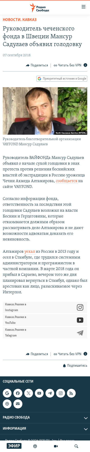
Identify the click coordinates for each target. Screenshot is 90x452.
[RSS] (71, 393)
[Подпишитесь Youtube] (39, 393)
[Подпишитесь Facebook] (17, 393)
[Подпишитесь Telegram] (49, 393)
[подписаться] (17, 403)
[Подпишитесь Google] (7, 393)
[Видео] (56, 446)
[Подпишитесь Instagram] (60, 393)
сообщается (67, 181)
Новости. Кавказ (19, 20)
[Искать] (76, 446)
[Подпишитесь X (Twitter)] (28, 393)
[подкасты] (35, 446)
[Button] (37, 65)
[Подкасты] (7, 403)
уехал (30, 252)
